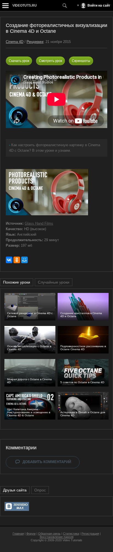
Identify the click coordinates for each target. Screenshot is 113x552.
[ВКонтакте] (9, 260)
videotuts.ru (24, 5)
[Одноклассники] (16, 260)
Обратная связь (49, 533)
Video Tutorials (72, 540)
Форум (31, 533)
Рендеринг (35, 42)
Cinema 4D (14, 42)
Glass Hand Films (39, 223)
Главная (18, 533)
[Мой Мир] (24, 260)
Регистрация (90, 533)
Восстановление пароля (57, 537)
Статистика (71, 533)
